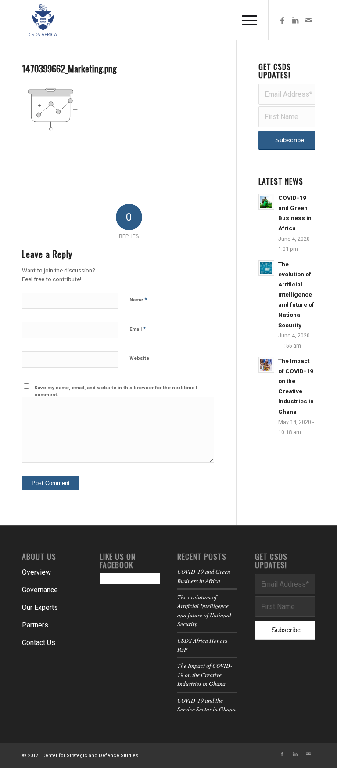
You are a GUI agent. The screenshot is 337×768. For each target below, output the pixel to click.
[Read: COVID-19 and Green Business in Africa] (266, 202)
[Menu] (245, 20)
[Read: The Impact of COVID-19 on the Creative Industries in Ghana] (266, 365)
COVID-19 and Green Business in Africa (203, 575)
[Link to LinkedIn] (295, 20)
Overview (36, 572)
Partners (35, 625)
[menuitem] (245, 20)
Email (137, 329)
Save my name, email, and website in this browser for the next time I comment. (115, 391)
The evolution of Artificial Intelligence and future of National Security (296, 295)
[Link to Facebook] (282, 20)
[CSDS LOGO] (43, 20)
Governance (40, 590)
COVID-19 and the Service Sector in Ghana (206, 704)
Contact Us (38, 642)
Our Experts (40, 607)
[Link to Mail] (308, 20)
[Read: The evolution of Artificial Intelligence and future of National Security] (266, 268)
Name (138, 299)
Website (139, 358)
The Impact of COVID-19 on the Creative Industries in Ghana (205, 674)
